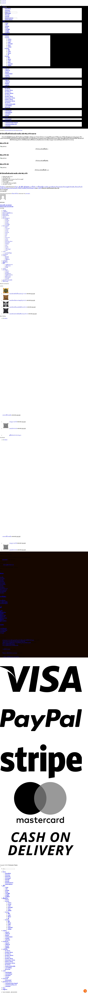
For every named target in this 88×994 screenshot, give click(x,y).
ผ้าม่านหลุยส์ (8, 13)
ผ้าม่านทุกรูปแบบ (6, 218)
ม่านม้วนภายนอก (8, 73)
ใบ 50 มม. (7, 56)
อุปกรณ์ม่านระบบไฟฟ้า (7, 280)
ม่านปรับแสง (5, 78)
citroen (6, 229)
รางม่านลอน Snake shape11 (11, 122)
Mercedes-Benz (8, 241)
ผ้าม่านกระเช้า (13, 188)
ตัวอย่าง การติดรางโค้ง (10, 104)
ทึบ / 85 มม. (7, 88)
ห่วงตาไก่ (7, 278)
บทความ (4, 216)
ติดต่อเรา (5, 8)
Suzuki (6, 246)
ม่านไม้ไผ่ (7, 31)
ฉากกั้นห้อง (5, 87)
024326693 (4, 559)
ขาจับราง (7, 271)
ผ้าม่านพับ (7, 15)
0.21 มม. (9, 40)
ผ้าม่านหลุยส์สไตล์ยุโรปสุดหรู (9, 644)
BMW (6, 227)
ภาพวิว (4, 109)
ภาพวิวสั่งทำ (8, 114)
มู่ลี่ (8, 54)
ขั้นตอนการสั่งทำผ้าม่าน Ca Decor (10, 653)
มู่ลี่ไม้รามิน (2, 616)
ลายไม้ (9, 42)
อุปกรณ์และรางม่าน (7, 121)
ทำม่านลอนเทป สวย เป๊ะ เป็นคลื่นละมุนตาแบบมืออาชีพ (14, 641)
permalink (27, 193)
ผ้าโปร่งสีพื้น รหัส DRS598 (6, 205)
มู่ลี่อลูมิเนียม (5, 34)
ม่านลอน (7, 223)
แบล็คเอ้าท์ (7, 259)
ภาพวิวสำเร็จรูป (8, 112)
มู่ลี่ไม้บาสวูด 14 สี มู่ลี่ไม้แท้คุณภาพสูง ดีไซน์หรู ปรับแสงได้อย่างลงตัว (17, 642)
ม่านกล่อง (24, 188)
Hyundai (7, 232)
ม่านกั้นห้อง (2, 600)
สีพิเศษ (9, 53)
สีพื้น (9, 50)
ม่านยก (19, 188)
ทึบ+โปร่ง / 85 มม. (9, 90)
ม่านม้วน (5, 67)
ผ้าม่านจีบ (7, 16)
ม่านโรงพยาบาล (4, 588)
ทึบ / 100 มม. (8, 92)
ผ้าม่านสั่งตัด (8, 9)
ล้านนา (9, 45)
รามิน (6, 25)
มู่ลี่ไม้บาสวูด (3, 615)
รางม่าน (4, 268)
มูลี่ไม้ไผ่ (2, 614)
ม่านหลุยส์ (7, 224)
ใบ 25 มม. (7, 37)
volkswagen (8, 249)
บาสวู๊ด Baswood (9, 264)
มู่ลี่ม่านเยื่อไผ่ (3, 621)
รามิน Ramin (8, 265)
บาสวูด (6, 23)
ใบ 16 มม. (7, 36)
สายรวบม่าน (7, 277)
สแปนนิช (7, 26)
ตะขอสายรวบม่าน (9, 274)
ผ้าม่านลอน (7, 10)
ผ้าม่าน (4, 7)
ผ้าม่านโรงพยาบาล (9, 18)
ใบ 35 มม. (7, 48)
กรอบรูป (7, 115)
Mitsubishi (7, 242)
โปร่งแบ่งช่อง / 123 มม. (10, 98)
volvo (6, 250)
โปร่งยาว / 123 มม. (9, 99)
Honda (6, 231)
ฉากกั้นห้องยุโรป (4, 603)
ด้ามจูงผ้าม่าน (8, 273)
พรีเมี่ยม (9, 47)
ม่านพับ (6, 222)
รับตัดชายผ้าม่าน (8, 19)
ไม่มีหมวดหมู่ (5, 281)
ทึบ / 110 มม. (7, 95)
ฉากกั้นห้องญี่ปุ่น (40, 187)
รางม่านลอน (7, 126)
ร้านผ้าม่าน (2, 187)
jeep (6, 235)
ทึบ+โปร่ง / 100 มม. (9, 93)
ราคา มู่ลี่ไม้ (7, 29)
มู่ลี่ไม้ (4, 21)
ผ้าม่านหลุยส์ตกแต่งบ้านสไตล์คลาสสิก (10, 645)
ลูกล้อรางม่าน (8, 276)
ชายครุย (7, 272)
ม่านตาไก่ (7, 220)
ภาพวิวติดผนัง (8, 111)
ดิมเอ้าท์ (6, 258)
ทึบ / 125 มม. (8, 102)
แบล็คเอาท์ (7, 70)
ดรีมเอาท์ (7, 69)
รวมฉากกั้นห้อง (8, 105)
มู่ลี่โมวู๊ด (2, 619)
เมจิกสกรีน (7, 77)
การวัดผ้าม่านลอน (6, 649)
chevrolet (7, 228)
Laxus (6, 238)
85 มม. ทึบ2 (7, 107)
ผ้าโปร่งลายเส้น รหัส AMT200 (6, 206)
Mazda (6, 240)
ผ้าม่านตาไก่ (7, 12)
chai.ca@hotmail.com (8, 564)
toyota (6, 247)
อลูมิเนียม (7, 85)
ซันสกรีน (7, 72)
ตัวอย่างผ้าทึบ (5, 214)
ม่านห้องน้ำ (5, 260)
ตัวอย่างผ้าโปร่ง (15, 193)
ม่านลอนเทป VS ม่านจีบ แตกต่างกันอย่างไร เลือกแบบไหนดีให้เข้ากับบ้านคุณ (18, 640)
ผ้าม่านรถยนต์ (8, 119)
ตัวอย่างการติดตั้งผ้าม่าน (8, 213)
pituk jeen (20, 130)
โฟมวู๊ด (6, 28)
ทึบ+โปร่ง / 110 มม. (9, 96)
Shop (4, 127)
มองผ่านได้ (10, 44)
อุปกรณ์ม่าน (5, 269)
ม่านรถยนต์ (5, 117)
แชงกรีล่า (7, 75)
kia (5, 236)
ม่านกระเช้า (3, 584)
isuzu (6, 233)
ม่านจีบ (6, 219)
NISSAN (7, 244)
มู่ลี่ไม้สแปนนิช (3, 618)
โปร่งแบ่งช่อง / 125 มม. (10, 101)
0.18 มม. (9, 39)
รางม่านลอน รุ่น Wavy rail (11, 124)
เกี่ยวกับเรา (5, 10)
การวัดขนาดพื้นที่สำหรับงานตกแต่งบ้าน (11, 656)
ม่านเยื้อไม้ (7, 32)
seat (6, 245)
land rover (7, 237)
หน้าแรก (4, 5)
